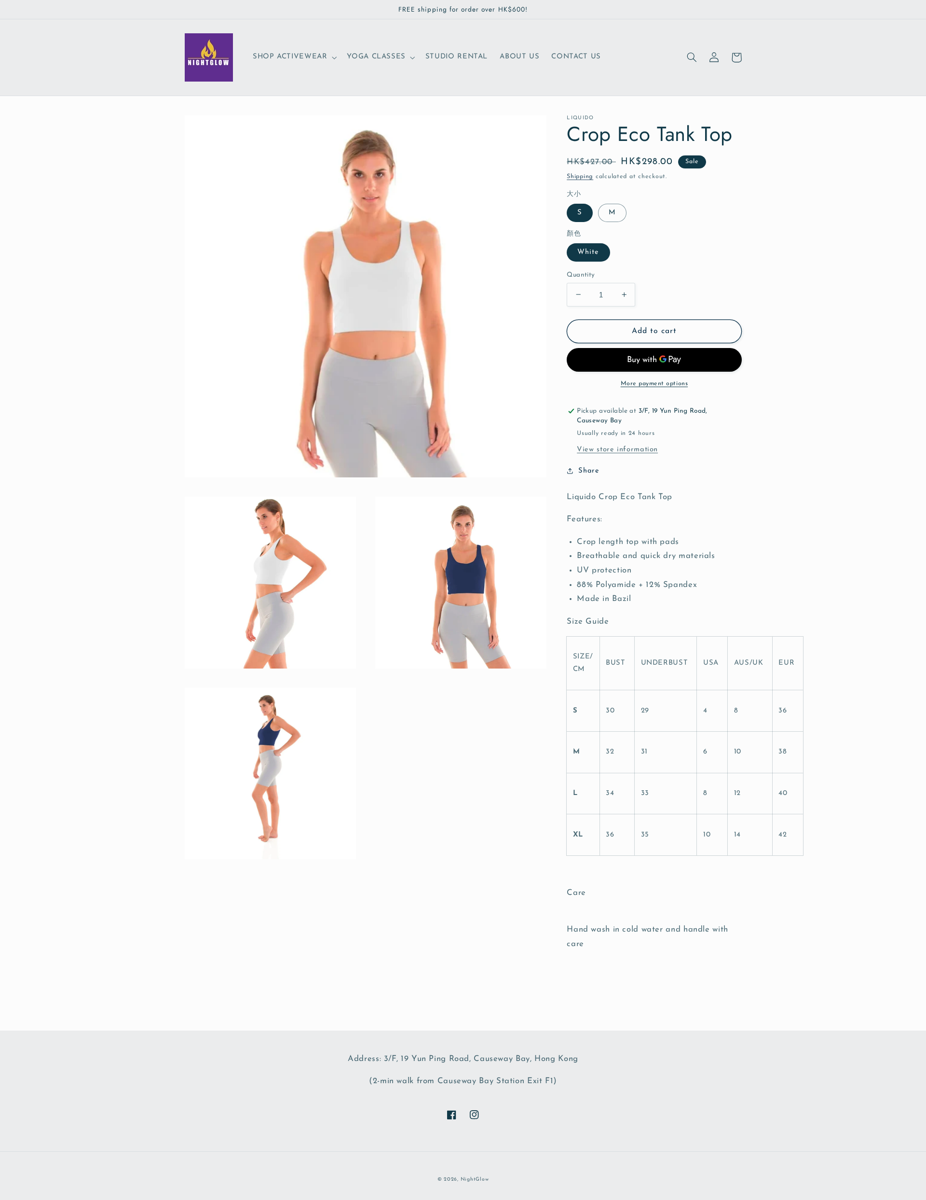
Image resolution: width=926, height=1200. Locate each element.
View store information (617, 449)
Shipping (580, 177)
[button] (293, 57)
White (588, 251)
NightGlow (475, 1179)
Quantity (581, 274)
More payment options (654, 384)
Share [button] (588, 470)
